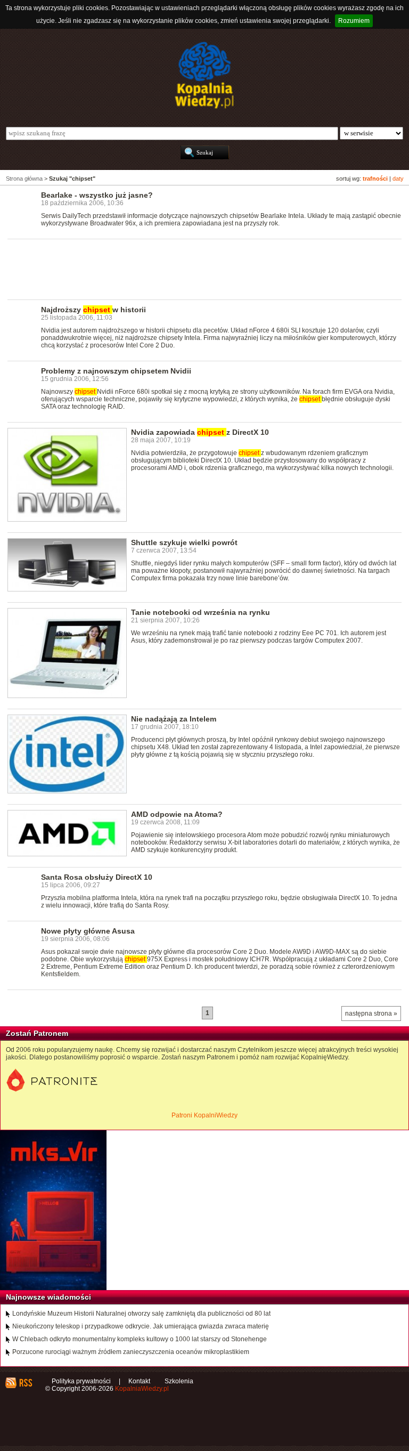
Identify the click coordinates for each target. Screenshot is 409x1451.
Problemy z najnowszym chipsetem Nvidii (116, 371)
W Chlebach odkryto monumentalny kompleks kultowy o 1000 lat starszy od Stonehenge (139, 1339)
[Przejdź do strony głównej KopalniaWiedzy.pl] (204, 75)
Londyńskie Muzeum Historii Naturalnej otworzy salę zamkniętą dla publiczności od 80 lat (141, 1313)
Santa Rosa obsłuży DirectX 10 (96, 877)
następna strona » (371, 1013)
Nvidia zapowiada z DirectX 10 (200, 432)
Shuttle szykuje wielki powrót (184, 542)
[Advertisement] (201, 269)
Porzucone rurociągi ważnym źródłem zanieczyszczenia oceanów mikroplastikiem (130, 1352)
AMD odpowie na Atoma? (177, 814)
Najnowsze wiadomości (48, 1297)
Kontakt (139, 1381)
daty (398, 178)
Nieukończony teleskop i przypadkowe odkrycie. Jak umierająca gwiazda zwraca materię (140, 1326)
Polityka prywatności (81, 1381)
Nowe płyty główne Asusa (88, 931)
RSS (25, 1382)
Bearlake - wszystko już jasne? (97, 195)
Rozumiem (354, 21)
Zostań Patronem (37, 1033)
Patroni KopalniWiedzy (204, 1115)
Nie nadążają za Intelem (173, 719)
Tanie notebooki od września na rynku (200, 612)
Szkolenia (179, 1381)
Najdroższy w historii (93, 309)
